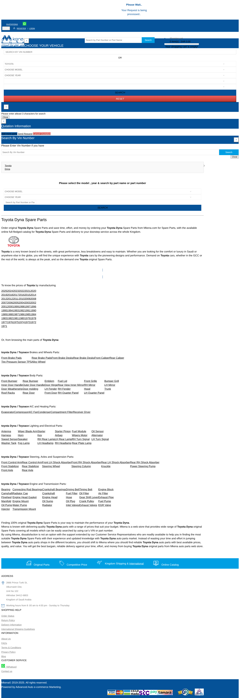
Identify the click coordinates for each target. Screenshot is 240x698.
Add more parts (9, 133)
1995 (4, 310)
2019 (4, 295)
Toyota (8, 165)
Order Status (7, 616)
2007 (4, 302)
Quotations (12, 24)
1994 (10, 310)
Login (32, 29)
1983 (4, 318)
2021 (27, 291)
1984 (33, 314)
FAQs (4, 643)
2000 (10, 306)
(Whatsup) (11, 667)
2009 (27, 298)
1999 (16, 306)
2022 (22, 291)
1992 (22, 310)
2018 (10, 295)
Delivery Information (11, 624)
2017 (16, 295)
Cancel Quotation (42, 133)
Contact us (6, 671)
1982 (10, 318)
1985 (27, 314)
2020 (33, 291)
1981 (16, 318)
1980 (22, 318)
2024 (10, 291)
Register (21, 29)
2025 (4, 291)
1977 (4, 322)
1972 (33, 322)
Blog (3, 656)
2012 (10, 298)
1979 (27, 318)
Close (5, 117)
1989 (4, 314)
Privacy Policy (8, 652)
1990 (33, 310)
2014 (33, 295)
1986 (22, 314)
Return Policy (8, 620)
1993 (16, 310)
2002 (33, 302)
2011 (15, 298)
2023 (16, 291)
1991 (27, 310)
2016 (22, 295)
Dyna (7, 169)
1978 (33, 318)
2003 (27, 302)
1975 (16, 322)
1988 (10, 314)
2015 (27, 295)
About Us (6, 638)
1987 (16, 314)
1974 (22, 322)
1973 (27, 322)
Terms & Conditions (11, 647)
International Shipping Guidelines (18, 629)
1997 (27, 306)
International (136, 563)
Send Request (25, 133)
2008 (33, 298)
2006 (10, 302)
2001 (4, 306)
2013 (4, 298)
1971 (4, 326)
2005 (16, 302)
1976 (10, 322)
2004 (22, 302)
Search (148, 40)
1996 (33, 306)
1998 (22, 306)
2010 (22, 298)
